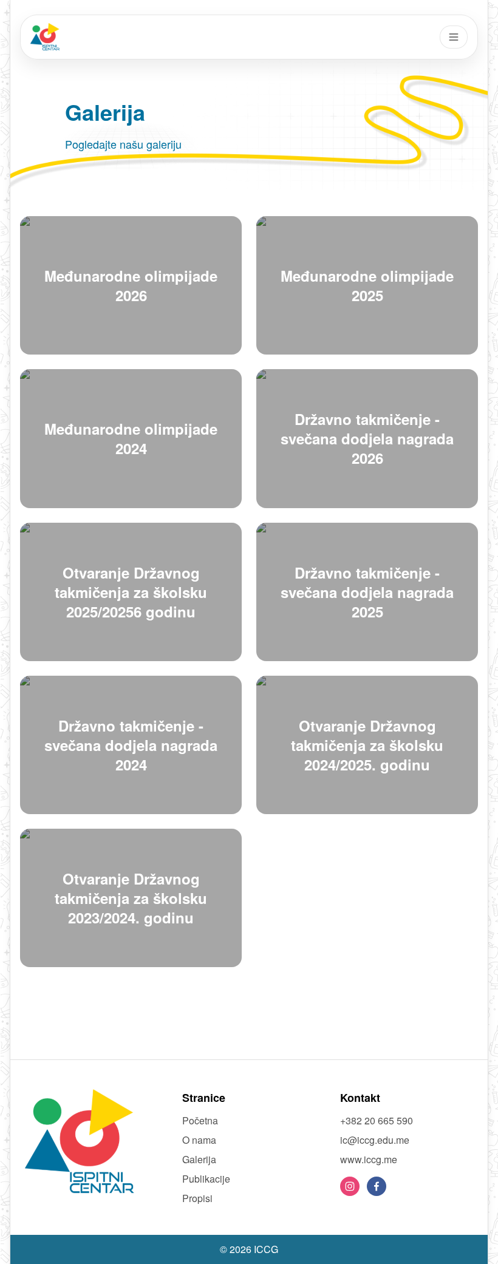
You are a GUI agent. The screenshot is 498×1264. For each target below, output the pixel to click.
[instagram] (350, 1186)
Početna (200, 1120)
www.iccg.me (368, 1159)
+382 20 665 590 (376, 1120)
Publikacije (206, 1179)
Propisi (197, 1198)
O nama (199, 1140)
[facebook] (376, 1186)
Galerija (199, 1159)
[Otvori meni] (454, 37)
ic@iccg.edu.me (374, 1140)
